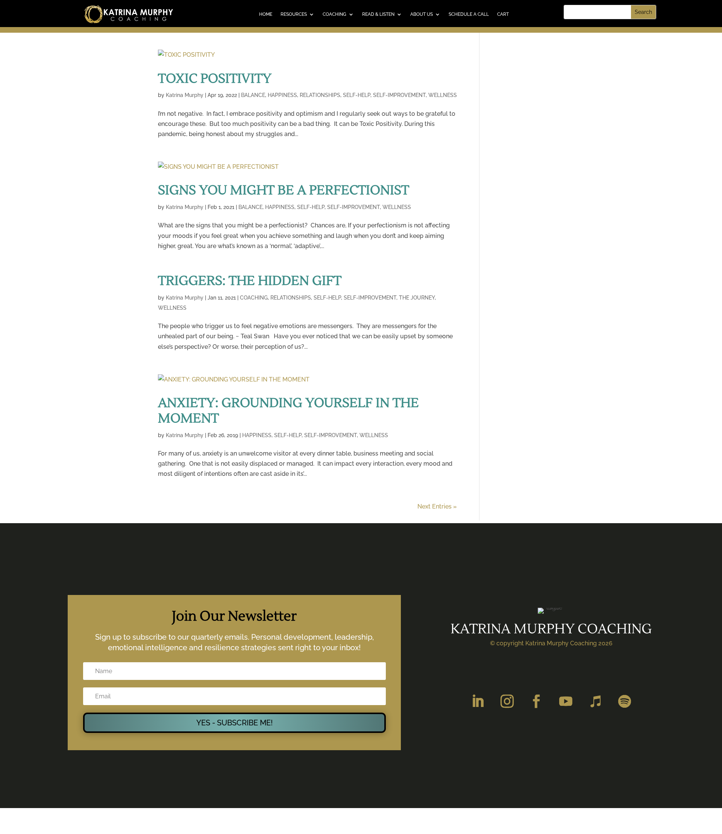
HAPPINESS (282, 95)
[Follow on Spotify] (624, 701)
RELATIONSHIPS (320, 95)
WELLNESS (442, 95)
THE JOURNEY (417, 298)
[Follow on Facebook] (536, 701)
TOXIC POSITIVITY (215, 79)
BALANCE (253, 95)
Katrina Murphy (184, 95)
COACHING (334, 14)
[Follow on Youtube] (566, 701)
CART (503, 14)
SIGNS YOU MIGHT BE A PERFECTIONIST (283, 190)
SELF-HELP (356, 95)
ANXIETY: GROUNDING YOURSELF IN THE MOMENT (288, 411)
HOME (265, 14)
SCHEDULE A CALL (469, 14)
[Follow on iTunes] (595, 701)
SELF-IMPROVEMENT (399, 95)
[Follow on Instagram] (507, 701)
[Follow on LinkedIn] (478, 701)
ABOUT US (421, 14)
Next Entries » (437, 506)
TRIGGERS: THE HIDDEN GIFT (249, 281)
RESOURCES (294, 14)
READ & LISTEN (378, 14)
